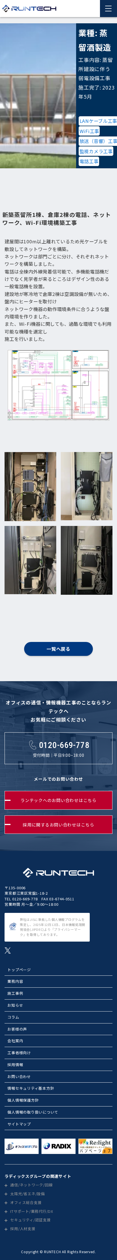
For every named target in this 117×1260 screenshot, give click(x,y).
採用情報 (15, 1064)
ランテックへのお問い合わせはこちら (58, 800)
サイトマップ (19, 1124)
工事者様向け (19, 1052)
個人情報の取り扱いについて (32, 1112)
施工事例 (15, 993)
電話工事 (89, 161)
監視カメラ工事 (96, 151)
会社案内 (15, 1040)
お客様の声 (17, 1029)
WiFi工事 (89, 131)
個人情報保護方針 (23, 1100)
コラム (13, 1017)
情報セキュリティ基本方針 (30, 1088)
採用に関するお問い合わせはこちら (58, 825)
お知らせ (15, 1005)
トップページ (19, 969)
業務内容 (15, 981)
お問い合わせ (19, 1076)
